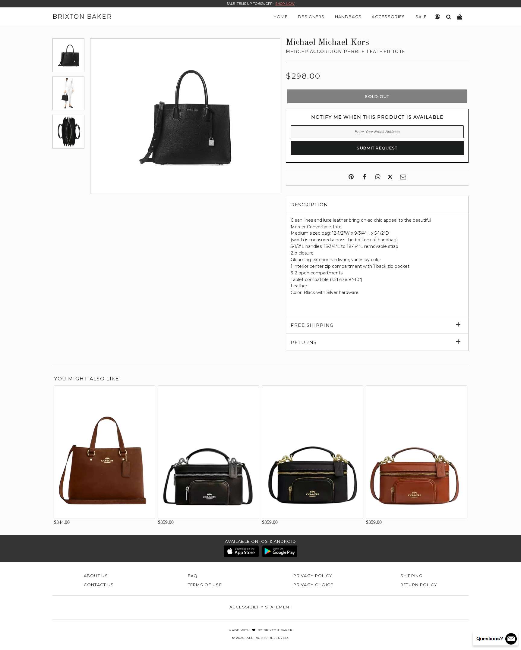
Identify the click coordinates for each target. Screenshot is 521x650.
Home (280, 16)
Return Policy (418, 584)
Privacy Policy (312, 575)
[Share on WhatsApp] (378, 177)
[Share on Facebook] (364, 177)
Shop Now (285, 4)
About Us (96, 575)
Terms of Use (205, 584)
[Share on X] (390, 177)
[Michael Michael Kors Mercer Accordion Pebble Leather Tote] (68, 55)
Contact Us (99, 584)
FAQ (193, 575)
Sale (421, 16)
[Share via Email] (403, 177)
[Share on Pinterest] (351, 177)
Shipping (411, 575)
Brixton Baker (82, 16)
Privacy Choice (313, 584)
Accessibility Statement (260, 607)
